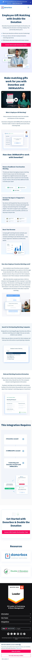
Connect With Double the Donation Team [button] (16, 45)
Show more (18, 648)
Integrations (5, 622)
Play (16, 99)
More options (5, 659)
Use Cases (4, 618)
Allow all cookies (16, 651)
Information (5, 614)
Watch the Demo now (17, 3)
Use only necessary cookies (16, 655)
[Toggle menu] (28, 7)
